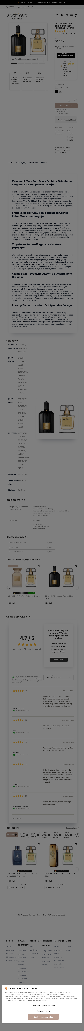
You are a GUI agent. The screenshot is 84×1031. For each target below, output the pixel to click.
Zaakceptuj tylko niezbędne (43, 1005)
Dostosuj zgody (43, 1011)
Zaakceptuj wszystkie (43, 1017)
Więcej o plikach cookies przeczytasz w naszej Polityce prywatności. (42, 999)
